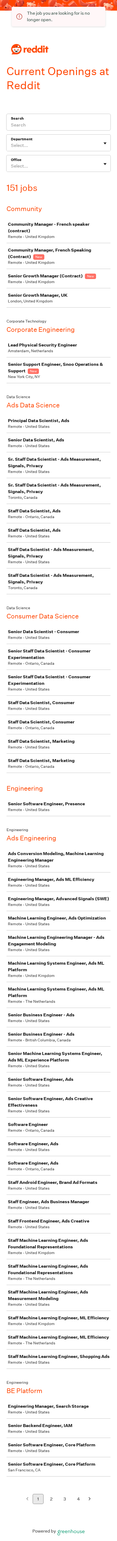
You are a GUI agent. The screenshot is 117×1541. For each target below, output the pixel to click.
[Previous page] (27, 1499)
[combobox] (11, 145)
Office (16, 159)
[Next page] (90, 1499)
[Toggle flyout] (105, 143)
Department (21, 139)
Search (17, 118)
